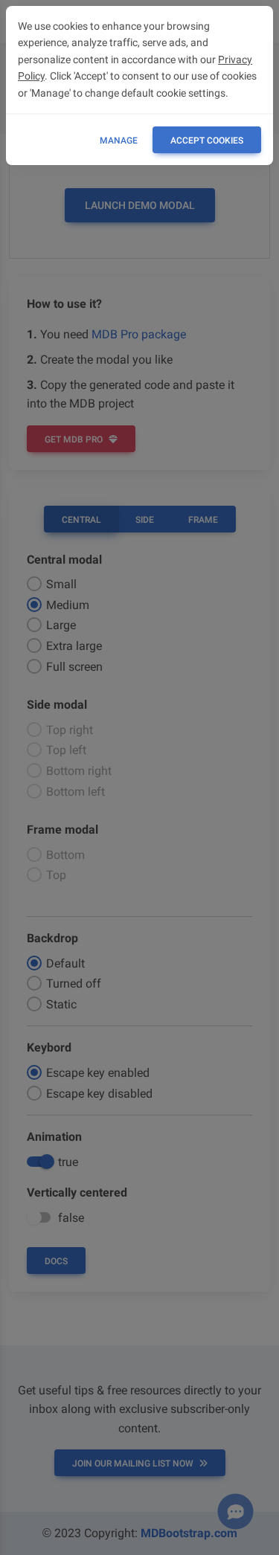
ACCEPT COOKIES (206, 140)
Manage (119, 140)
